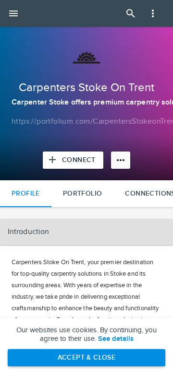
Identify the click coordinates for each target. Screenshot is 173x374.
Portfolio (82, 193)
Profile (26, 193)
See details (116, 339)
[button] (86, 232)
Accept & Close (87, 357)
